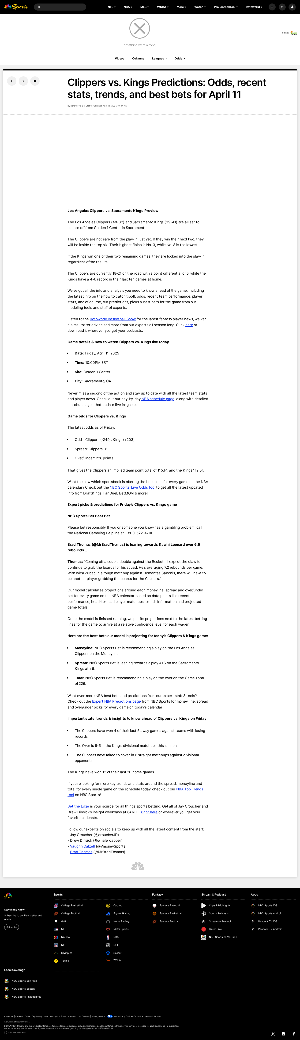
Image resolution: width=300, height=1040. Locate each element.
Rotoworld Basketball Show (113, 319)
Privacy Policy (98, 1016)
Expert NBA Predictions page (116, 701)
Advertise (8, 1016)
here (189, 325)
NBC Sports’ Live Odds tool (133, 487)
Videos (119, 58)
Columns (138, 58)
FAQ (46, 1016)
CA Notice (138, 1016)
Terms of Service (153, 1016)
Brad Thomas (81, 852)
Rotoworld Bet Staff (80, 105)
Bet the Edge (78, 806)
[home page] (16, 7)
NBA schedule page (157, 399)
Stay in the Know (14, 909)
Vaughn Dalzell (82, 846)
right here (149, 812)
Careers (19, 1016)
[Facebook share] (11, 81)
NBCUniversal (22, 1022)
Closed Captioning (33, 1016)
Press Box (72, 1016)
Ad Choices (84, 1016)
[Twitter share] (23, 81)
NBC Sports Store (58, 1016)
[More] (272, 7)
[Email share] (35, 81)
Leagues (158, 58)
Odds (178, 58)
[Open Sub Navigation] (115, 7)
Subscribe (11, 927)
